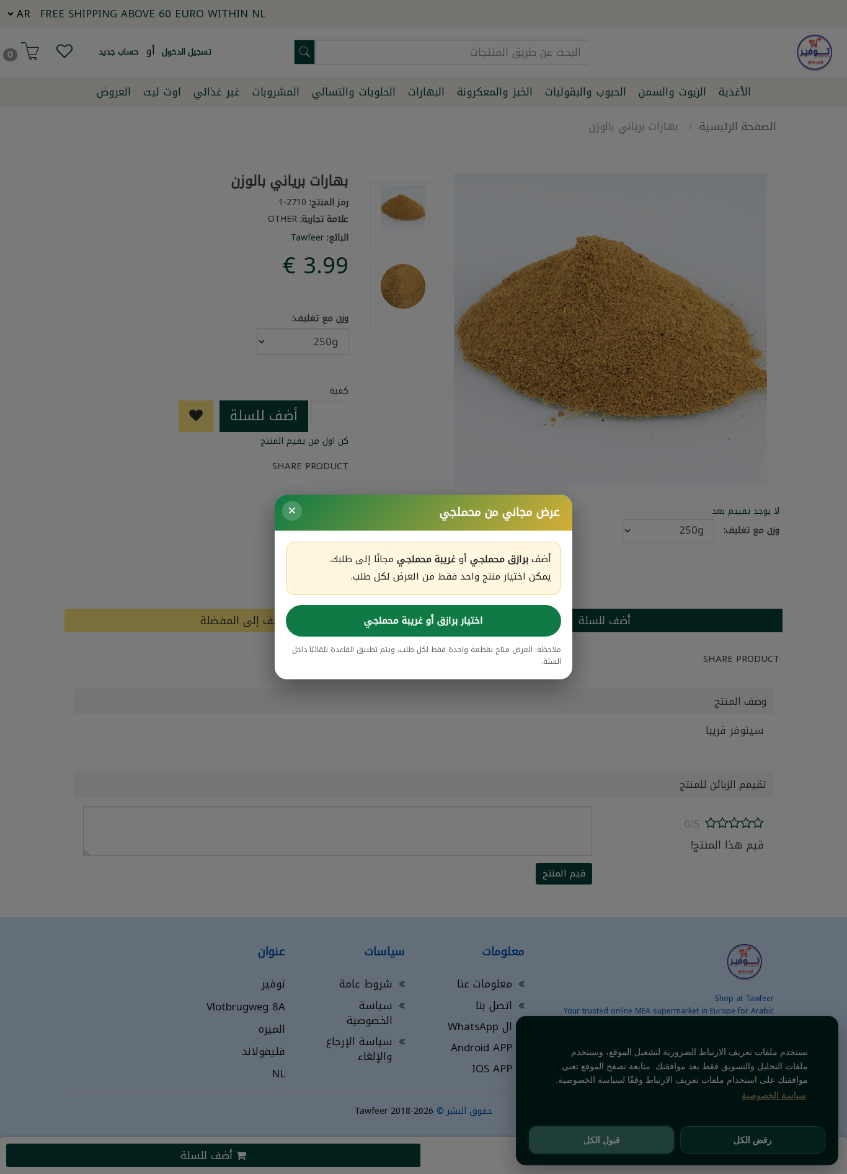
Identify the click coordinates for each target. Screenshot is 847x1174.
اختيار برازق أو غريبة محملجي (423, 620)
